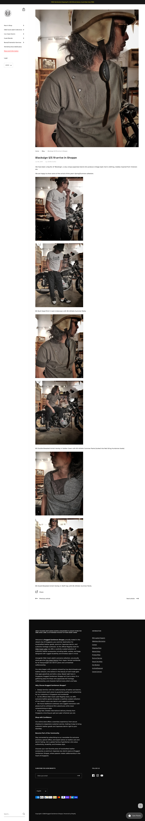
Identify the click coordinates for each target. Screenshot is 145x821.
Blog (43, 151)
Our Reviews (96, 665)
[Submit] (24, 814)
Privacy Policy (96, 654)
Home (37, 151)
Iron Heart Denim (52, 660)
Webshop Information (98, 641)
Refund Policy (96, 651)
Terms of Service (97, 658)
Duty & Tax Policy (97, 661)
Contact (94, 644)
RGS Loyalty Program (98, 638)
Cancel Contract (97, 671)
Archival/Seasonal (97, 668)
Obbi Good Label (41, 649)
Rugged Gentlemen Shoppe (54, 813)
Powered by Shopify (70, 813)
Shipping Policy (96, 648)
